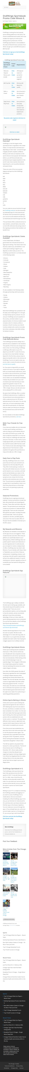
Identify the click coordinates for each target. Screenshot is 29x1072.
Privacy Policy (19, 1066)
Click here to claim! (14, 132)
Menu (7, 7)
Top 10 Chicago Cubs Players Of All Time (14, 895)
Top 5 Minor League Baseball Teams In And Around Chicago (6, 911)
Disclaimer (6, 1068)
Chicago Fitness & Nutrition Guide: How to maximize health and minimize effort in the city (14, 979)
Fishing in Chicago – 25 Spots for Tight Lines (6, 878)
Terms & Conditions (9, 1066)
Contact (21, 1068)
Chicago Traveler (8, 21)
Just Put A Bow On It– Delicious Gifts (12, 965)
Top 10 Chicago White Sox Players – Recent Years (14, 863)
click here (18, 417)
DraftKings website (10, 210)
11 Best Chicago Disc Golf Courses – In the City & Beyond (14, 879)
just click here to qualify (9, 364)
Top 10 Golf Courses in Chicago (11, 950)
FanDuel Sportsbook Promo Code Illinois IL (6, 863)
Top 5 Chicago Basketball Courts (6, 894)
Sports (14, 21)
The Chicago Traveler (14, 1063)
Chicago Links (14, 1068)
